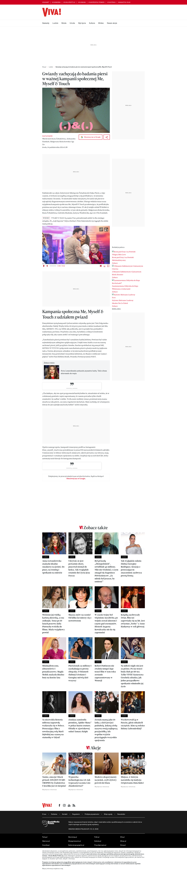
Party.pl (44, 837)
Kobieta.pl (97, 841)
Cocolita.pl (46, 845)
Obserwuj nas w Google (92, 137)
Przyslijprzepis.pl (100, 845)
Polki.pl (96, 837)
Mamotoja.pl (72, 837)
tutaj (61, 868)
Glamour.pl (46, 841)
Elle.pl (122, 837)
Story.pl (123, 845)
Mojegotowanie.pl (74, 841)
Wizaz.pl (123, 841)
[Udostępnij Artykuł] (106, 137)
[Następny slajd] (144, 763)
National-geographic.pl (76, 845)
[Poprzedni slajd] (42, 763)
